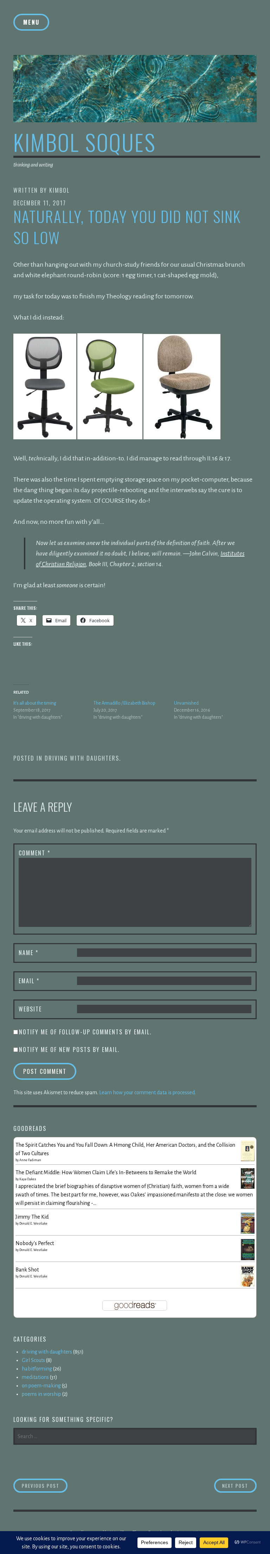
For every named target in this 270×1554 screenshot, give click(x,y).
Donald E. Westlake (33, 1223)
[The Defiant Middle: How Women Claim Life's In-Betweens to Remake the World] (248, 1187)
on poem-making (41, 1385)
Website (30, 1009)
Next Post (239, 1485)
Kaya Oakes (27, 1179)
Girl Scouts (33, 1360)
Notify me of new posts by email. (69, 1049)
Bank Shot (27, 1270)
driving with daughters (82, 758)
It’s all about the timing (34, 703)
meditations (35, 1377)
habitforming (37, 1369)
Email (29, 981)
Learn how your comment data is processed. (147, 1092)
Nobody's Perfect (34, 1243)
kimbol (59, 190)
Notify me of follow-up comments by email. (85, 1032)
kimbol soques (84, 141)
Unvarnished (186, 703)
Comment (34, 853)
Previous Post (45, 1485)
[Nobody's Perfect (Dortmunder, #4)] (248, 1259)
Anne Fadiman (30, 1160)
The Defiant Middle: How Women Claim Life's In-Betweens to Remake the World (105, 1172)
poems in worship (41, 1394)
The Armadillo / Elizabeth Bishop (124, 703)
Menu (31, 22)
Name (28, 952)
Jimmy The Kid (32, 1217)
